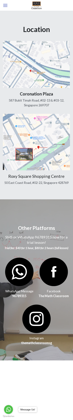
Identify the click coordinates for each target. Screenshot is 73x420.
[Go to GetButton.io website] (8, 416)
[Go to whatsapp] (8, 409)
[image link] (54, 271)
